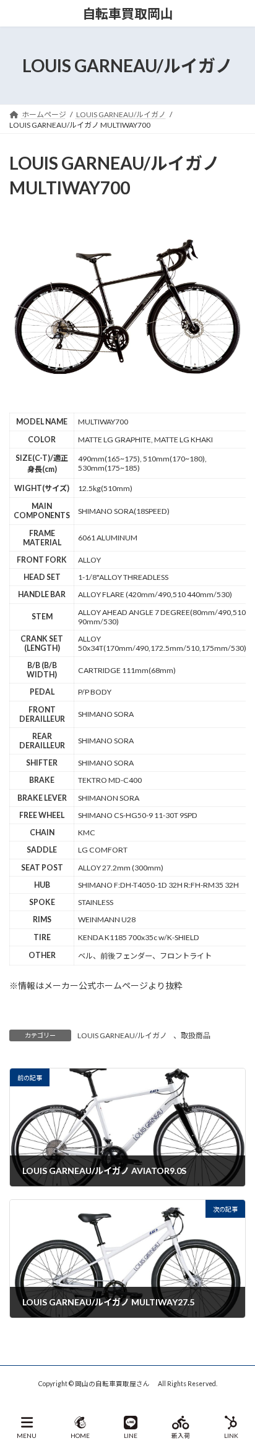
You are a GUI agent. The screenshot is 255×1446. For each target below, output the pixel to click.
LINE (130, 1435)
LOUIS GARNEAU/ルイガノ (122, 1035)
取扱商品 (195, 1035)
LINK (231, 1435)
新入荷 (180, 1435)
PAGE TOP (235, 1388)
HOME (80, 1435)
